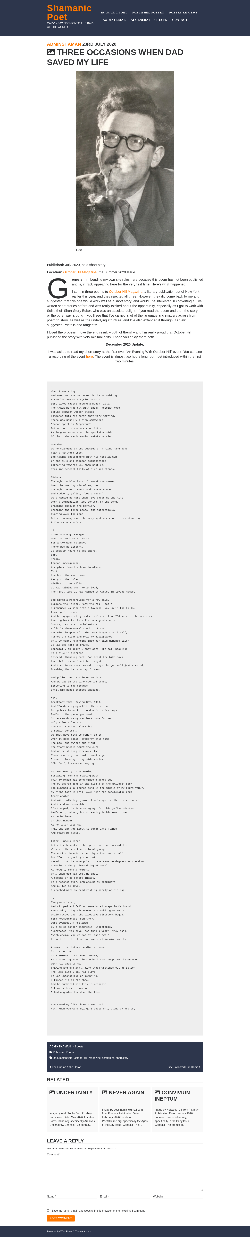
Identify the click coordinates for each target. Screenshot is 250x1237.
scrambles (108, 1057)
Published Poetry (148, 12)
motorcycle (65, 1057)
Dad (55, 1057)
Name (51, 1196)
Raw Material (113, 19)
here (89, 356)
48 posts (78, 1046)
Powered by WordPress (59, 1231)
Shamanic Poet (69, 12)
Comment (53, 1154)
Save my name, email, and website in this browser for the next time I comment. (98, 1210)
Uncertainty (74, 1092)
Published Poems (63, 1052)
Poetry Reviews (183, 12)
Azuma (87, 1231)
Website (158, 1196)
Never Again (126, 1092)
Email (104, 1196)
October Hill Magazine (80, 272)
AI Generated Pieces (149, 19)
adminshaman (64, 44)
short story (122, 1057)
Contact (179, 19)
